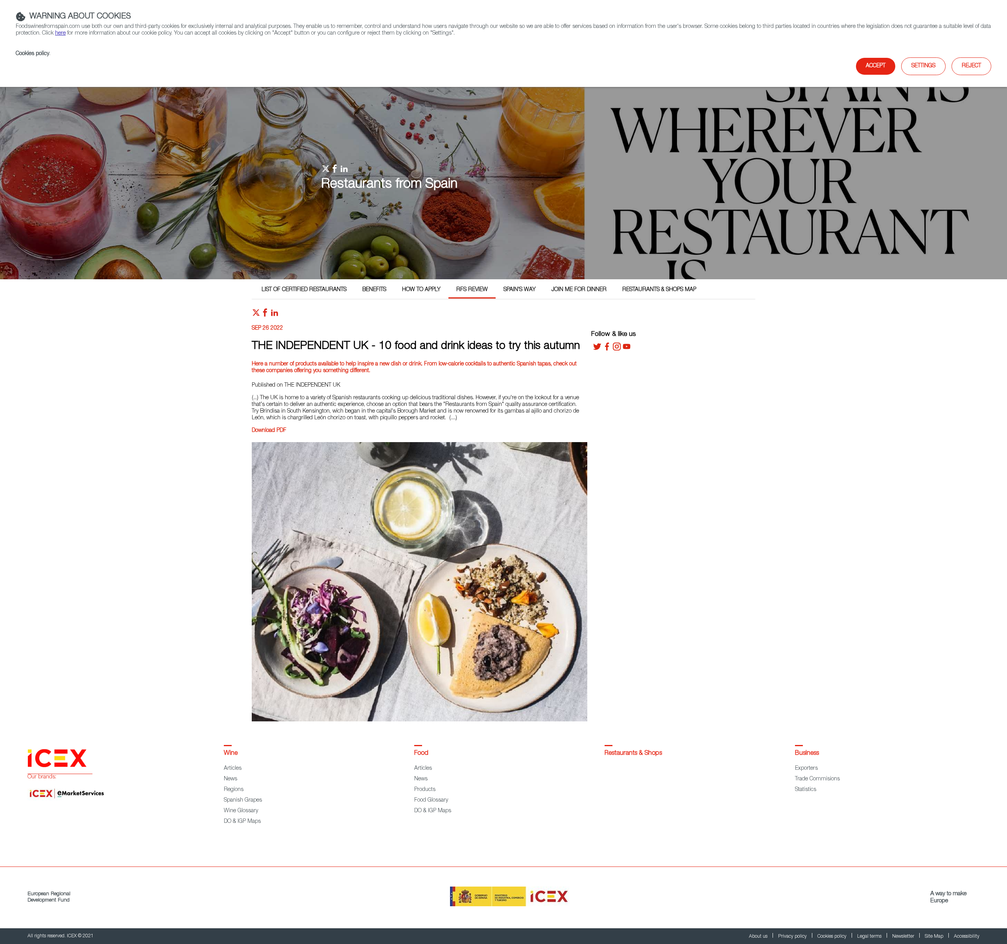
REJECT (971, 66)
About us (759, 936)
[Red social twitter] (256, 314)
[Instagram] (617, 349)
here (60, 33)
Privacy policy (793, 936)
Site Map (934, 936)
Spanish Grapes (243, 800)
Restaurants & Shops (633, 753)
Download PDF (269, 430)
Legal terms (870, 936)
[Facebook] (607, 349)
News (230, 779)
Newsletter (903, 936)
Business (807, 753)
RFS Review (472, 290)
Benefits (374, 290)
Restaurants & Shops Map (659, 290)
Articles (233, 768)
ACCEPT (875, 66)
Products (424, 790)
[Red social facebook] (265, 314)
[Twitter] (597, 349)
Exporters (806, 768)
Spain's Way (520, 290)
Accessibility (966, 936)
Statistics (805, 790)
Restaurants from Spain (389, 185)
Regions (233, 790)
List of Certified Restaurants (304, 290)
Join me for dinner (579, 290)
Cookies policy (32, 54)
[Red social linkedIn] (274, 314)
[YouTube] (627, 349)
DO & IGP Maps (242, 821)
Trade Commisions (817, 779)
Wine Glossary (241, 811)
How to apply (421, 290)
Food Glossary (431, 800)
